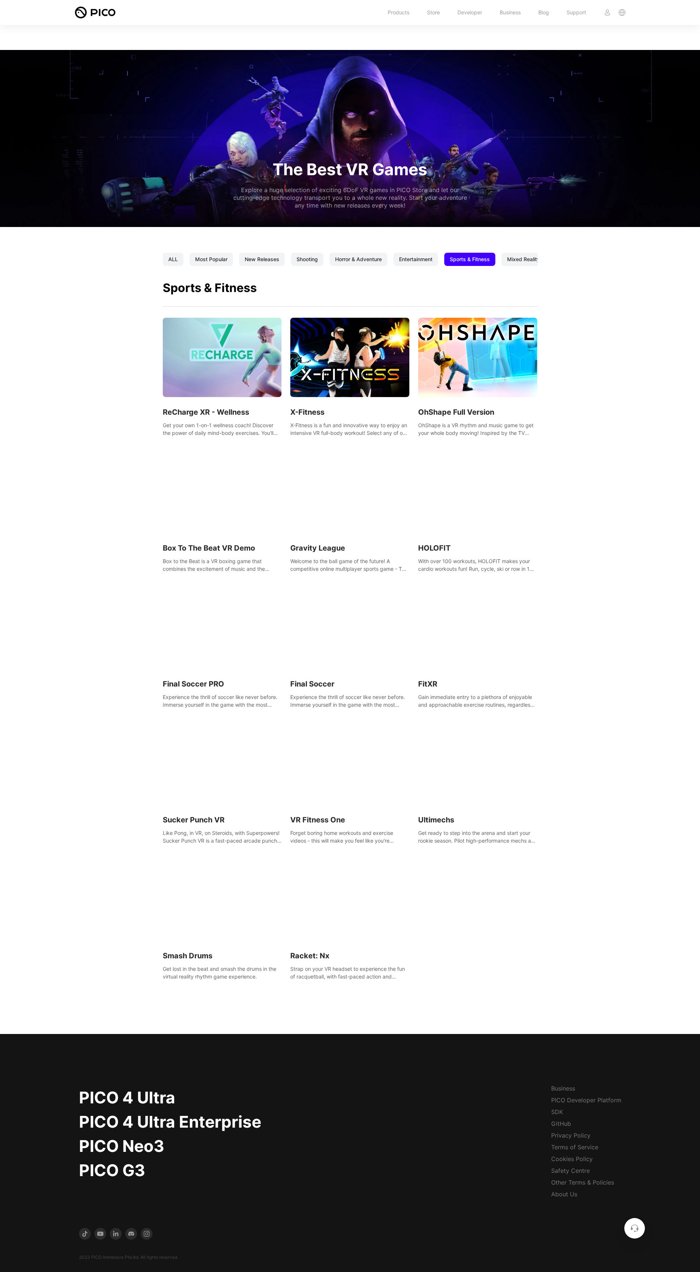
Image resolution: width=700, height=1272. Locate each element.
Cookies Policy (572, 1159)
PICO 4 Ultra (127, 1097)
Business (510, 12)
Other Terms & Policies (582, 1182)
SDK (557, 1112)
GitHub (561, 1123)
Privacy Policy (570, 1135)
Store (433, 12)
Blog (543, 12)
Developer (469, 12)
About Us (564, 1194)
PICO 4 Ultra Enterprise (170, 1122)
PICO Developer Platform (586, 1100)
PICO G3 (112, 1170)
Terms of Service (574, 1147)
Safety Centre (570, 1170)
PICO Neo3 (121, 1146)
